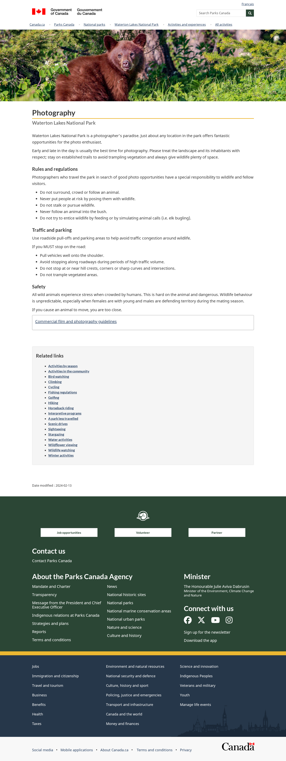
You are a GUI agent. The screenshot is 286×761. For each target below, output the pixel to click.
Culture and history (124, 635)
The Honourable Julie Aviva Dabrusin (219, 590)
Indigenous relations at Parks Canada (65, 615)
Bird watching (58, 376)
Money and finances (122, 723)
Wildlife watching (61, 450)
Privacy (186, 750)
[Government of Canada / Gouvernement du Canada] (67, 12)
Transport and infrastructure (129, 704)
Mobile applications (77, 750)
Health (37, 714)
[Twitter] (201, 621)
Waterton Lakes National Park (137, 24)
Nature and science (124, 627)
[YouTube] (215, 621)
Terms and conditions (51, 639)
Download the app (200, 640)
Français (248, 4)
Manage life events (195, 704)
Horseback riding (61, 408)
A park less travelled (63, 419)
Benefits (39, 704)
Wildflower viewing (62, 445)
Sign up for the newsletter (207, 632)
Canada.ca (37, 24)
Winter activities (61, 455)
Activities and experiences (187, 24)
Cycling (53, 387)
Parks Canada (64, 24)
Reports (39, 631)
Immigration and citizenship (55, 676)
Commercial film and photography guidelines (76, 321)
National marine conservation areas (139, 611)
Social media (42, 750)
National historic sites (126, 594)
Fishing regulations (62, 392)
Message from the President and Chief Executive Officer (66, 605)
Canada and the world (124, 714)
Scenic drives (58, 424)
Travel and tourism (47, 685)
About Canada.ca (114, 750)
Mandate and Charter (51, 586)
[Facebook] (188, 621)
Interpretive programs (64, 413)
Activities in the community (68, 371)
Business (39, 695)
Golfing (53, 397)
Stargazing (56, 434)
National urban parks (126, 619)
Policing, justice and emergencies (133, 695)
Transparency (44, 594)
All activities (223, 24)
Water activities (60, 440)
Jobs (35, 666)
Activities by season (63, 366)
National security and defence (130, 676)
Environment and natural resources (135, 666)
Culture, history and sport (127, 685)
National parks (94, 24)
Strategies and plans (50, 623)
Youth (185, 695)
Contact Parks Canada (52, 560)
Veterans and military (197, 685)
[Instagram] (229, 621)
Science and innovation (199, 666)
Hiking (53, 403)
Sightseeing (57, 429)
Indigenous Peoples (196, 676)
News (112, 586)
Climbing (55, 382)
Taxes (36, 723)
